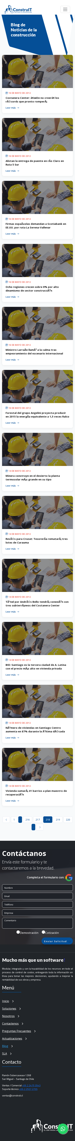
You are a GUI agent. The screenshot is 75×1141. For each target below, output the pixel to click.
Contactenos (10, 1023)
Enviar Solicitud (56, 941)
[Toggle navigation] (65, 9)
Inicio (5, 1001)
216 (27, 819)
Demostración (29, 933)
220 (68, 819)
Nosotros (8, 1016)
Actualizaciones (12, 1038)
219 (58, 819)
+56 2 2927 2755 (28, 1089)
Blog (5, 1046)
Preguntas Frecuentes (16, 1031)
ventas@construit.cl (12, 1095)
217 (38, 819)
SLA (4, 1053)
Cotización (52, 933)
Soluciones (9, 1008)
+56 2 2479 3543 (31, 1085)
